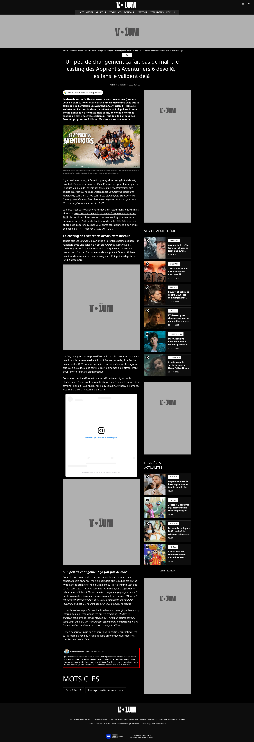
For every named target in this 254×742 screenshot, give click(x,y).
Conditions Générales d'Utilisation (79, 719)
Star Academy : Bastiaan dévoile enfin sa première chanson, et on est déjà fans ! (178, 344)
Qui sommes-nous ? (101, 719)
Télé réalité (73, 690)
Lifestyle (142, 12)
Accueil (65, 51)
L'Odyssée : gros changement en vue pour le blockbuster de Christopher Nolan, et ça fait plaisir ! (178, 322)
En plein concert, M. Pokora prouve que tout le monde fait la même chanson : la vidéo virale (178, 487)
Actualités (86, 12)
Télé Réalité (92, 51)
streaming (157, 12)
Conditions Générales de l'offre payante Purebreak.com (107, 724)
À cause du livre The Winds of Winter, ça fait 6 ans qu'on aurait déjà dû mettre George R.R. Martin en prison (178, 252)
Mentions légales (117, 719)
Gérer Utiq (145, 724)
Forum (170, 12)
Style (112, 12)
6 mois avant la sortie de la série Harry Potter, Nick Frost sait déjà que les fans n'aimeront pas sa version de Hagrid (178, 371)
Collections (126, 12)
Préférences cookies (159, 724)
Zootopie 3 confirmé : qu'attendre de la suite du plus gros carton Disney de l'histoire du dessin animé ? (178, 512)
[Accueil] (127, 5)
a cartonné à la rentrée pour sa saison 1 (106, 240)
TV (85, 51)
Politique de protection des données (172, 719)
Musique (101, 12)
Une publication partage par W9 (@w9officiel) (101, 472)
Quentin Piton (78, 651)
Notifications (135, 724)
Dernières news (76, 51)
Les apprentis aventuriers (105, 690)
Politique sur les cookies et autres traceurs (141, 719)
